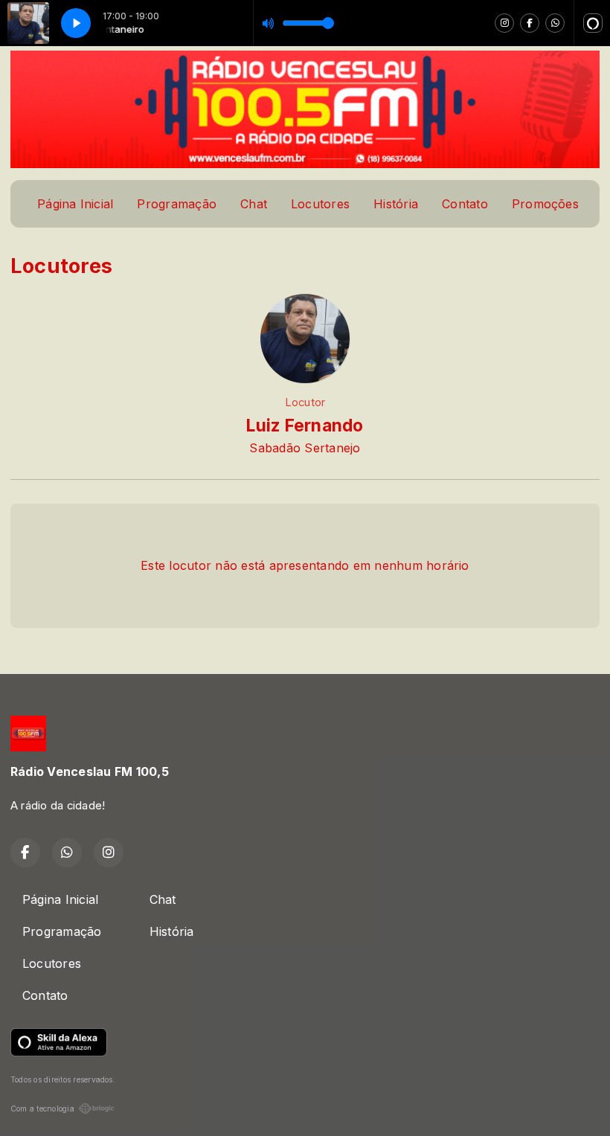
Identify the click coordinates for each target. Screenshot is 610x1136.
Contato (465, 203)
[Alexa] (593, 23)
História (395, 203)
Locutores (320, 203)
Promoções (545, 203)
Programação (176, 203)
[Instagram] (504, 23)
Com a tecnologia (42, 1108)
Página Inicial (75, 203)
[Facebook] (529, 23)
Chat (253, 203)
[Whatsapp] (555, 23)
